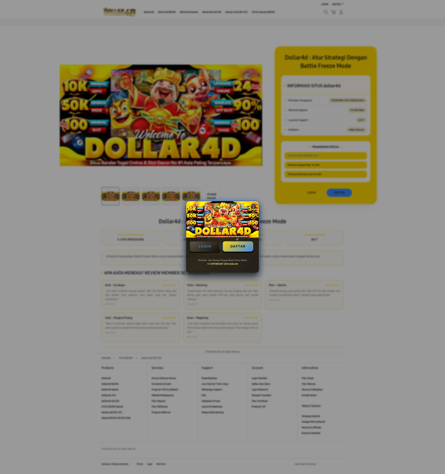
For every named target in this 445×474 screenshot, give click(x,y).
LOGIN (205, 246)
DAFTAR (238, 246)
